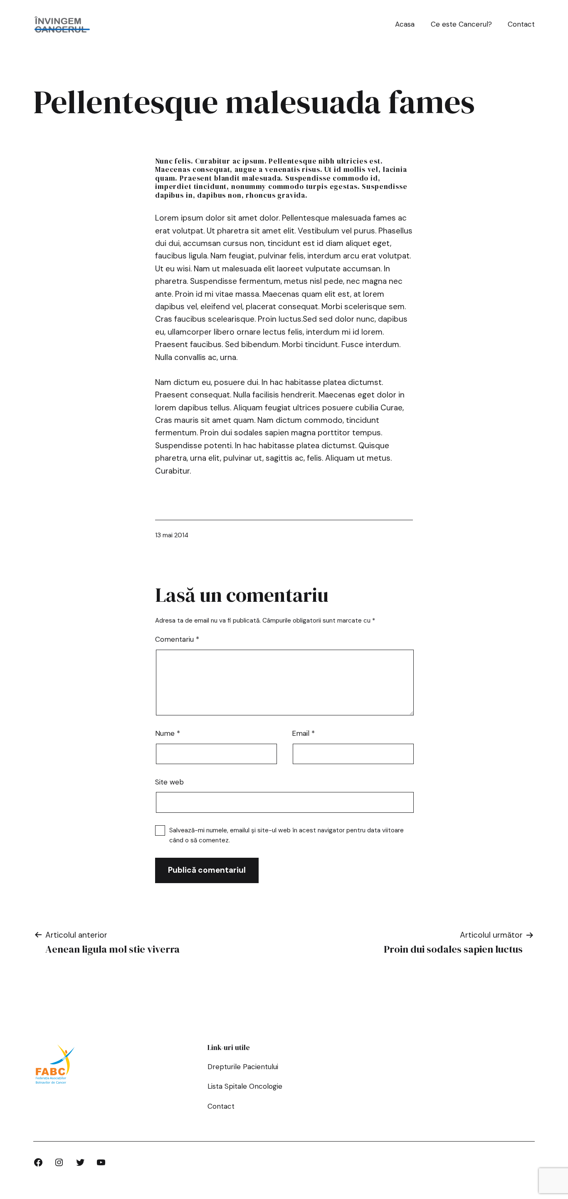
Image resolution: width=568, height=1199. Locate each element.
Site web (169, 782)
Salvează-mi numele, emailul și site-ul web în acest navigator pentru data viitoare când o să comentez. (286, 835)
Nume (167, 733)
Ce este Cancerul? (461, 24)
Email (303, 733)
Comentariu (177, 639)
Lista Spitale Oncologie (244, 1086)
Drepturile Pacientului (242, 1066)
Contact (521, 24)
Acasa (405, 24)
